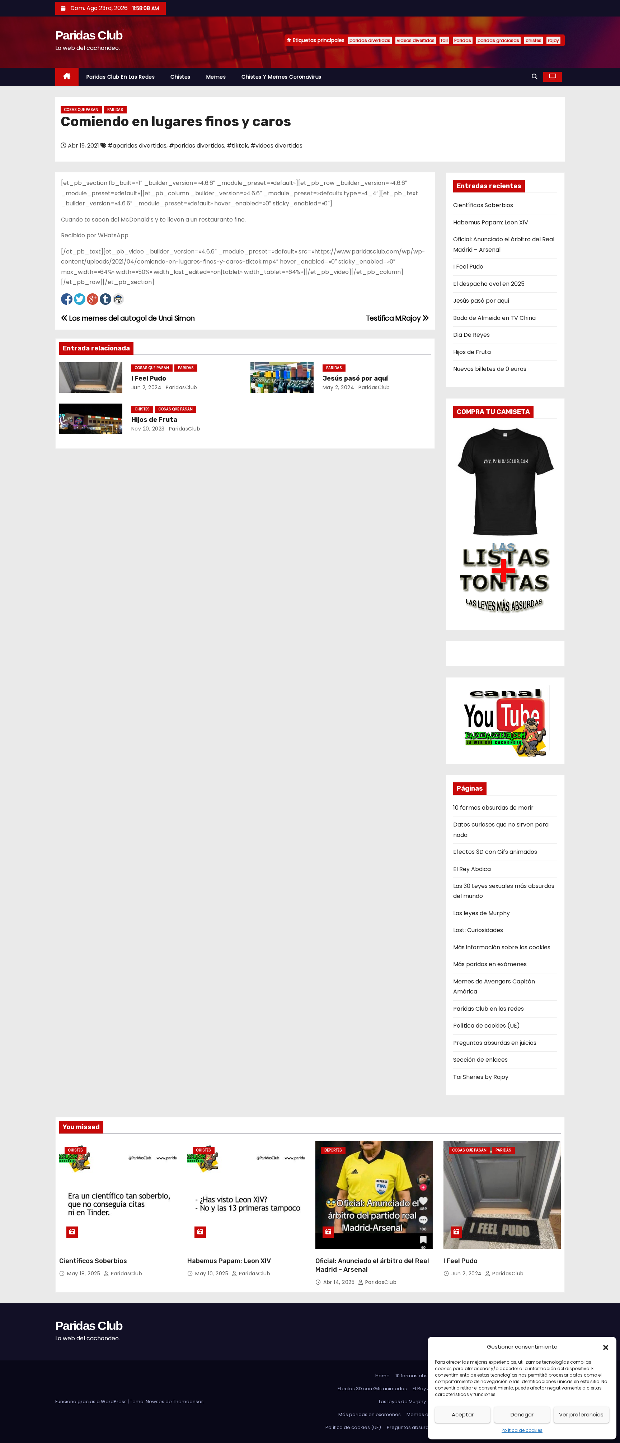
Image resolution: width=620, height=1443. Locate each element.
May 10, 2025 (212, 1273)
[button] (605, 1346)
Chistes (180, 76)
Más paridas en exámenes (490, 964)
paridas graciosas (498, 40)
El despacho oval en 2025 (489, 284)
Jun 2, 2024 (146, 387)
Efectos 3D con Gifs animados (495, 852)
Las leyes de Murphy (481, 913)
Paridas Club (89, 35)
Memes (216, 76)
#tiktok (237, 145)
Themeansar (188, 1401)
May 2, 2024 (338, 387)
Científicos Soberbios (483, 205)
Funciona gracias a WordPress (91, 1401)
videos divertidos (416, 40)
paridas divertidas (369, 40)
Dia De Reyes (471, 335)
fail (444, 40)
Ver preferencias (581, 1414)
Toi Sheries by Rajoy (480, 1077)
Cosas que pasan (81, 109)
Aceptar (463, 1414)
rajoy (553, 40)
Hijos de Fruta (154, 420)
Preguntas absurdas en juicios (494, 1043)
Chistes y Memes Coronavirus (281, 76)
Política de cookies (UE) (486, 1025)
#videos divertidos (276, 145)
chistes (533, 40)
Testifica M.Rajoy (394, 318)
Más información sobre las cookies (501, 947)
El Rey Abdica (472, 869)
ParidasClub (180, 387)
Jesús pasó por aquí (355, 378)
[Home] (67, 77)
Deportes (333, 1150)
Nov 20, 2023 (148, 428)
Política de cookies (522, 1430)
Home (382, 1375)
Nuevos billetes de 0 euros (489, 369)
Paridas (462, 40)
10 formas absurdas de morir (493, 808)
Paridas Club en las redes (120, 76)
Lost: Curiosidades (478, 930)
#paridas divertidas (196, 145)
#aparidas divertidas (137, 145)
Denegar (522, 1414)
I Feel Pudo (148, 378)
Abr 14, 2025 (339, 1282)
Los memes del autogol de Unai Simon (131, 318)
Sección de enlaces (480, 1060)
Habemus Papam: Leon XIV (490, 222)
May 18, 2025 (84, 1273)
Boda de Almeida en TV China (494, 318)
